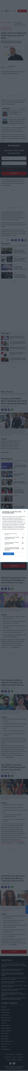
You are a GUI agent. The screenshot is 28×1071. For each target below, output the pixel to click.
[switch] (22, 537)
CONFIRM (8, 553)
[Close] (25, 511)
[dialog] (14, 535)
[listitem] (14, 534)
